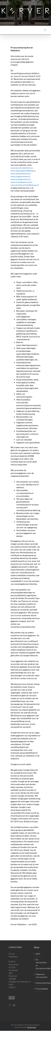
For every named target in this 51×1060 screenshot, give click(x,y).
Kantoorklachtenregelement (38, 983)
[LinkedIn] (14, 1005)
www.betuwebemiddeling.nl (23, 170)
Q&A (38, 953)
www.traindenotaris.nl (20, 179)
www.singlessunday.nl (20, 176)
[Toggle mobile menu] (45, 30)
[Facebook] (10, 1005)
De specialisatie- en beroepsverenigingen (38, 963)
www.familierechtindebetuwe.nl (25, 185)
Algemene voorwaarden (38, 975)
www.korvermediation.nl (22, 168)
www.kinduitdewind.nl (21, 173)
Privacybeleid (38, 989)
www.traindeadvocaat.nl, (22, 182)
